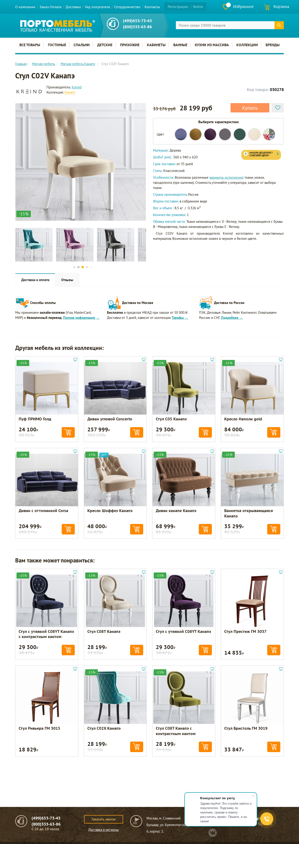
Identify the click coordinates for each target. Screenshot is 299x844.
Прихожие (129, 44)
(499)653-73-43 (137, 20)
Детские (104, 44)
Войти (198, 6)
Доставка (73, 7)
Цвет (160, 134)
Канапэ (69, 92)
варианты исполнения (226, 177)
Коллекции (247, 44)
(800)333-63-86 (137, 26)
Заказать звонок (103, 819)
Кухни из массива (212, 44)
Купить (250, 108)
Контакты (152, 7)
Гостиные (57, 44)
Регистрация (178, 6)
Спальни (82, 44)
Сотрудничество (127, 7)
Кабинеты (156, 44)
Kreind (77, 87)
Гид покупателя (97, 7)
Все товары (29, 44)
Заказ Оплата (50, 7)
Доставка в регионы (103, 829)
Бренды (273, 44)
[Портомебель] (57, 26)
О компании (25, 7)
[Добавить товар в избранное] (278, 107)
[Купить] (68, 432)
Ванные (180, 44)
